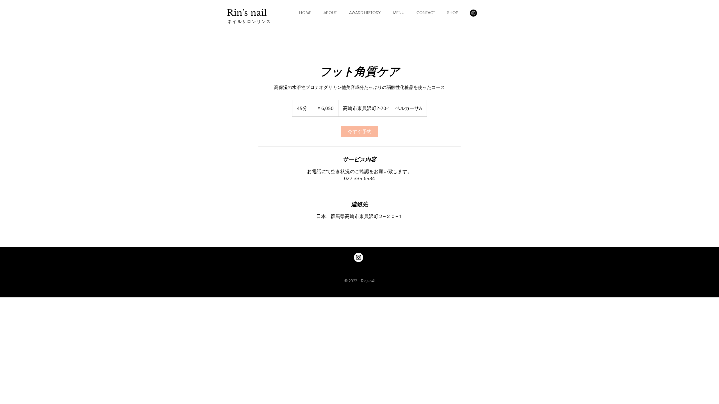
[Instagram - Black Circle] (473, 13)
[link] (359, 131)
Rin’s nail (247, 13)
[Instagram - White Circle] (358, 257)
